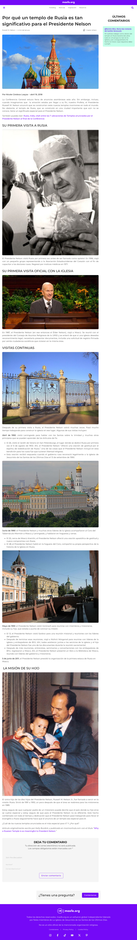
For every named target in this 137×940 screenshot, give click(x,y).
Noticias (62, 8)
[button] (4, 8)
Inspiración (72, 8)
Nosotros (82, 8)
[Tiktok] (64, 935)
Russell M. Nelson (8, 30)
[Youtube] (72, 935)
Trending (52, 8)
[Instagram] (50, 935)
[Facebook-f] (57, 935)
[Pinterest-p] (86, 935)
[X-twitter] (79, 935)
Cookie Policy (83, 929)
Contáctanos (54, 929)
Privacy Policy (68, 929)
